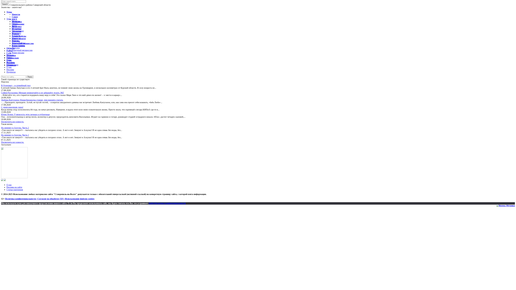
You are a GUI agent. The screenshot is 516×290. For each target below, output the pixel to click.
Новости (16, 14)
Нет (153, 203)
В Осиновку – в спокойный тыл (16, 85)
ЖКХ (14, 19)
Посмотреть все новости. (12, 122)
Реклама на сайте (14, 187)
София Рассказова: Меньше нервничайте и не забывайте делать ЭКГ (32, 93)
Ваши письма (18, 46)
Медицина (17, 22)
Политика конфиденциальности (170, 203)
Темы (9, 12)
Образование (18, 24)
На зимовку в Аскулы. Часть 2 (15, 128)
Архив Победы (19, 36)
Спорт (15, 17)
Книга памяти (19, 38)
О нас (9, 185)
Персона (16, 41)
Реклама (10, 69)
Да (150, 203)
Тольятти (11, 55)
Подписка (11, 72)
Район (9, 51)
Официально (12, 58)
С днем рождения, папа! (12, 107)
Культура (16, 29)
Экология (16, 31)
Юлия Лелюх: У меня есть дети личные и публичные (25, 114)
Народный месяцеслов (23, 43)
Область (10, 48)
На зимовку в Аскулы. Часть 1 (15, 135)
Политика (17, 26)
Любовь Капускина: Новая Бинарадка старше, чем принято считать (32, 100)
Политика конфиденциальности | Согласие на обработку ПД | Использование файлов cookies (49, 199)
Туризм (15, 34)
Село (8, 53)
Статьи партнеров (14, 190)
